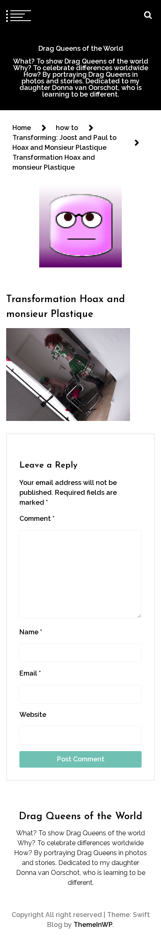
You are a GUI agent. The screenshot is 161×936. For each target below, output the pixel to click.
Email (30, 673)
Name (30, 632)
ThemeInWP (92, 925)
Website (32, 715)
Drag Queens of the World (80, 48)
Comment (36, 518)
